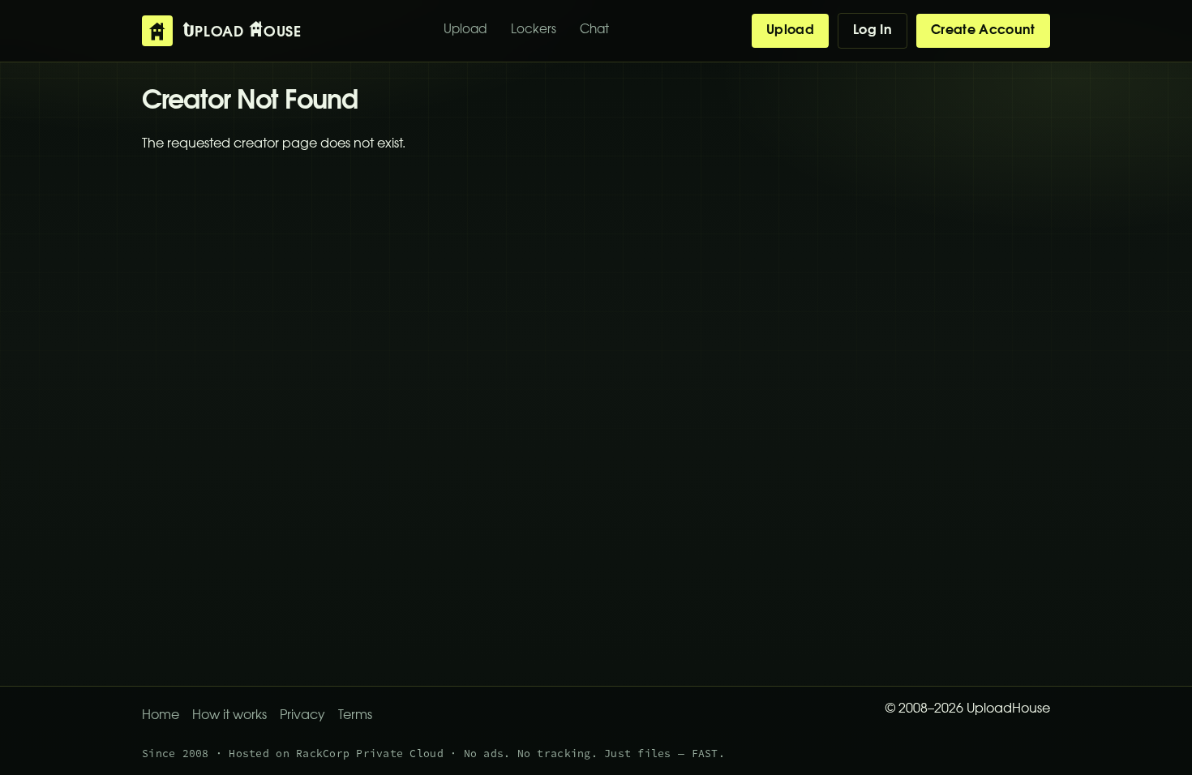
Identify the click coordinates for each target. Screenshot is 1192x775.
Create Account (983, 30)
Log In (872, 30)
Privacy (302, 715)
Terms (355, 715)
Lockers (533, 30)
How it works (229, 715)
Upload (465, 30)
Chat (594, 30)
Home (160, 715)
